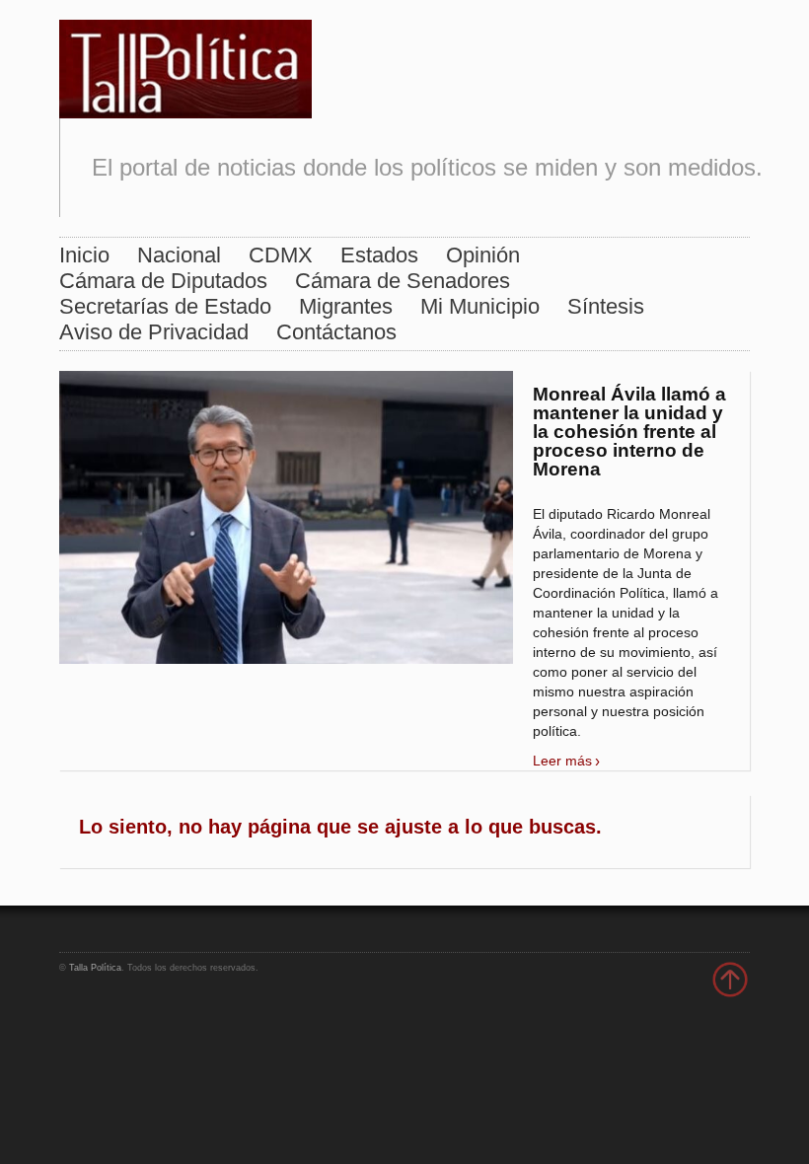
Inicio (84, 255)
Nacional (179, 255)
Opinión (483, 255)
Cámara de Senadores (402, 280)
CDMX (281, 255)
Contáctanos (336, 332)
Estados (379, 255)
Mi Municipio (480, 306)
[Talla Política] (185, 64)
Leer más (562, 760)
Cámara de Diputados (163, 280)
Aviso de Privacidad (154, 332)
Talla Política (95, 968)
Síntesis (605, 306)
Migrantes (346, 306)
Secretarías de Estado (165, 306)
